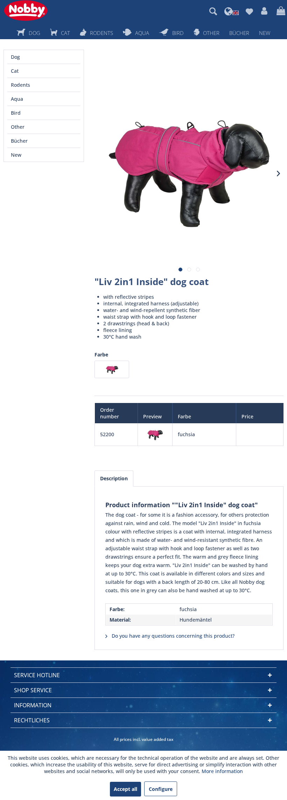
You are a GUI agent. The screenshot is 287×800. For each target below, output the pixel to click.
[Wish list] (249, 11)
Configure (161, 789)
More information (222, 771)
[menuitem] (213, 11)
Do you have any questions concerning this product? (172, 635)
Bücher (19, 140)
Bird (16, 112)
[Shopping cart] (280, 11)
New (16, 154)
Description (114, 478)
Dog (15, 57)
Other (17, 126)
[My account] (265, 11)
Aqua (17, 98)
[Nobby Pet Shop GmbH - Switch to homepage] (26, 10)
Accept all (125, 789)
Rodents (20, 85)
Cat (15, 71)
